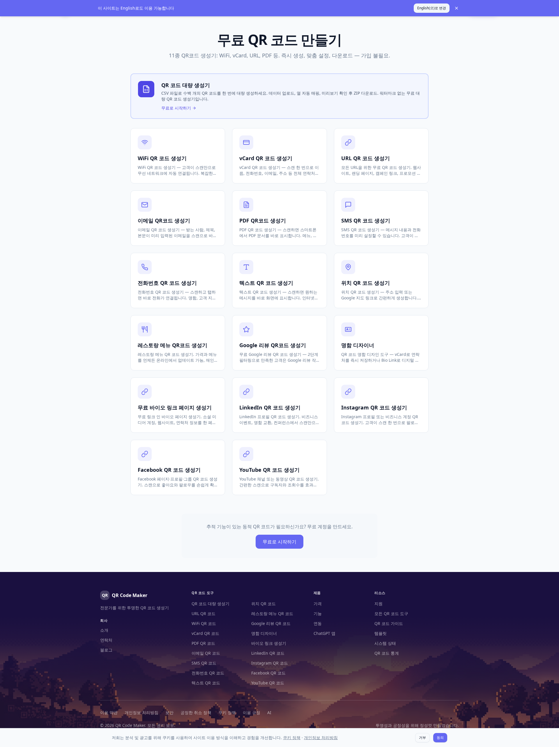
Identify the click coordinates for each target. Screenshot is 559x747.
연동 (318, 623)
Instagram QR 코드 (269, 663)
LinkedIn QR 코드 (267, 653)
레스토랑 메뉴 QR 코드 (272, 613)
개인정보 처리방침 (141, 712)
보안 (169, 712)
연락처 (106, 640)
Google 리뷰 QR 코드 (271, 623)
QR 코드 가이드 (388, 623)
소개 (104, 630)
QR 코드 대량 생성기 (210, 603)
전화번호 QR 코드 (208, 673)
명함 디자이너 (264, 633)
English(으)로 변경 (431, 8)
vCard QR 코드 (205, 633)
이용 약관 (109, 712)
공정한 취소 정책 (196, 712)
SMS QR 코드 (204, 663)
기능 (318, 613)
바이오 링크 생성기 (268, 643)
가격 (318, 603)
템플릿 (380, 633)
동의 (440, 737)
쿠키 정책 (227, 712)
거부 (422, 737)
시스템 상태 (385, 643)
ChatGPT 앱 (324, 633)
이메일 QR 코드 (206, 653)
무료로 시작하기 (279, 541)
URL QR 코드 (203, 613)
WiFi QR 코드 (204, 623)
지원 (378, 603)
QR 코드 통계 (386, 653)
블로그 (106, 650)
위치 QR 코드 (263, 603)
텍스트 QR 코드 (206, 683)
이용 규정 (251, 712)
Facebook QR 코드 (268, 673)
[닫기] (456, 8)
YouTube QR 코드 (267, 683)
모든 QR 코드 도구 (391, 613)
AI (269, 712)
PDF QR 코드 (203, 643)
